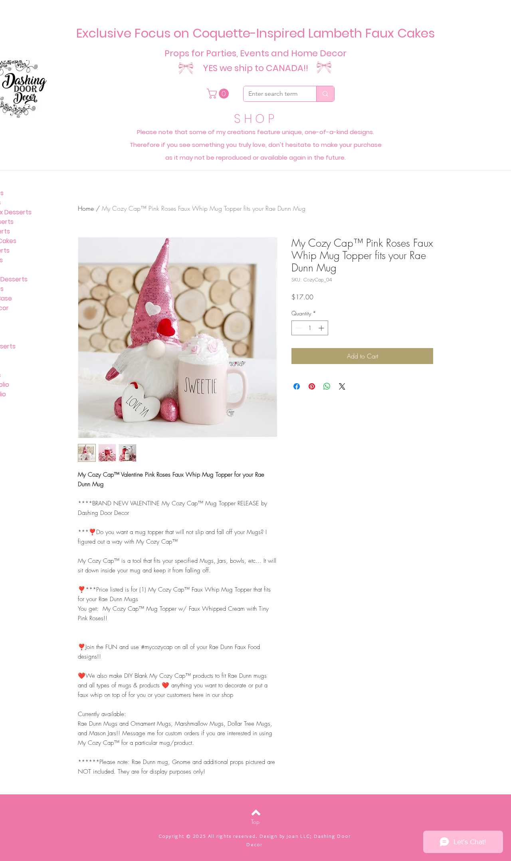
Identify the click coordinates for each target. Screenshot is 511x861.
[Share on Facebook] (296, 386)
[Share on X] (342, 386)
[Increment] (322, 328)
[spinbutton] (310, 328)
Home (86, 208)
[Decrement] (298, 328)
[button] (219, 94)
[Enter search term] (325, 93)
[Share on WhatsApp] (327, 386)
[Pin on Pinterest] (312, 386)
